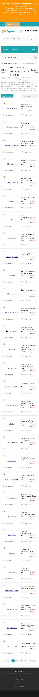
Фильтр (8, 96)
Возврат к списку (34, 71)
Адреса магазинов (12, 24)
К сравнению (9, 115)
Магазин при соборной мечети (19, 676)
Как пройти (19, 679)
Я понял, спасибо (19, 18)
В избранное (27, 115)
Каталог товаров (11, 49)
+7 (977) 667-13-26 (30, 31)
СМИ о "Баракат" (19, 686)
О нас (19, 683)
